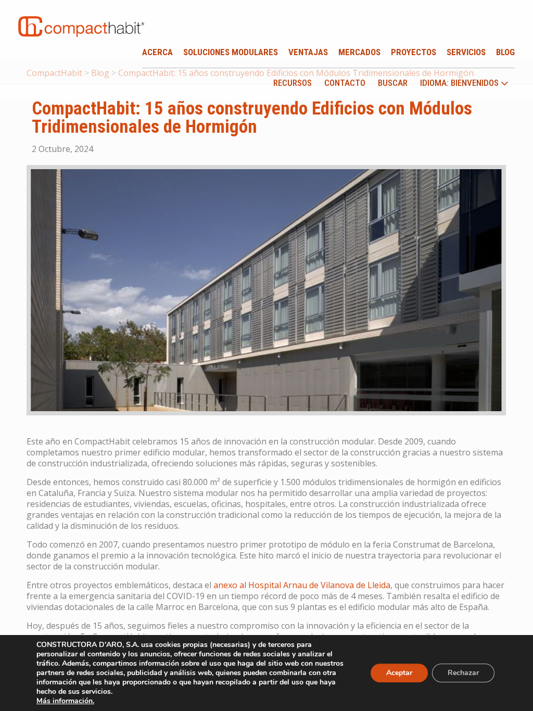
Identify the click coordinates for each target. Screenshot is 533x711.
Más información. (65, 701)
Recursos (292, 83)
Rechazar (463, 673)
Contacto (344, 83)
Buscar (393, 83)
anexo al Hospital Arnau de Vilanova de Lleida (301, 585)
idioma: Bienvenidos (460, 83)
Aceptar (399, 673)
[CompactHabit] (81, 18)
